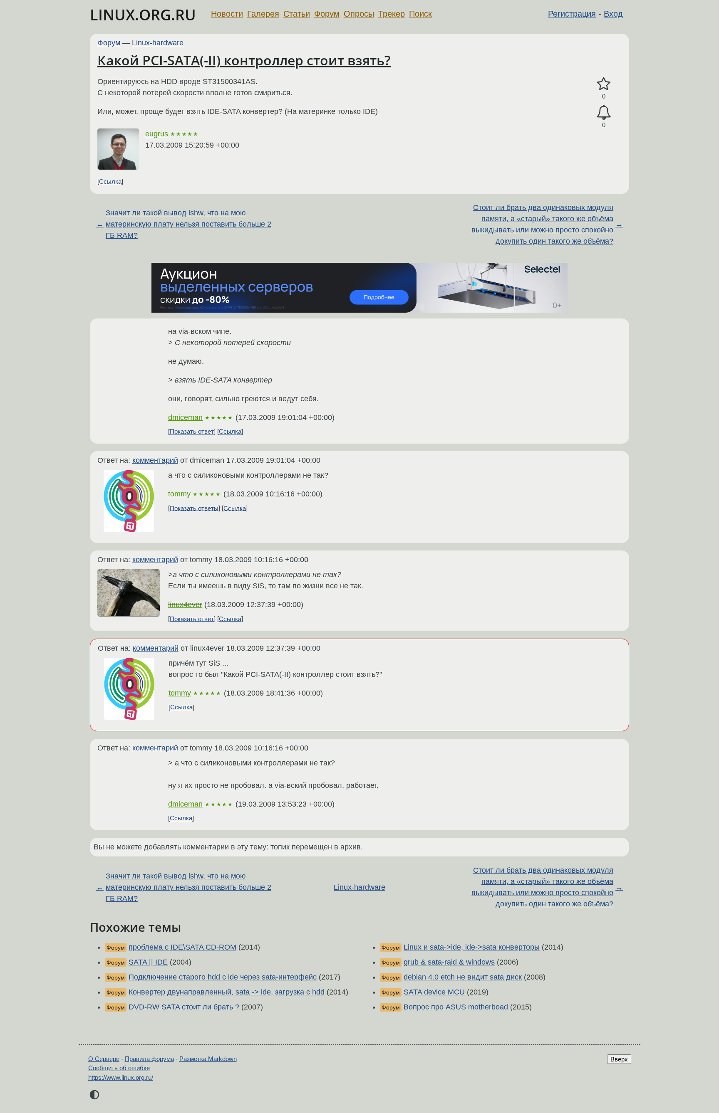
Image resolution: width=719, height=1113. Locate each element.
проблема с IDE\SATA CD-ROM (182, 947)
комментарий (155, 460)
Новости (227, 13)
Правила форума (149, 1058)
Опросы (359, 13)
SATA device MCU (434, 992)
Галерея (263, 13)
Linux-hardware (157, 43)
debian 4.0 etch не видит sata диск (463, 977)
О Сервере (103, 1058)
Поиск (420, 13)
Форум (327, 13)
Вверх (619, 1059)
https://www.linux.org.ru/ (120, 1077)
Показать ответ (192, 431)
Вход (613, 13)
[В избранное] (603, 84)
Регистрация (572, 13)
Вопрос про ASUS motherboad (456, 1007)
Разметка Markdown (208, 1058)
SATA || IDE (148, 962)
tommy (179, 494)
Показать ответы (194, 507)
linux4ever (185, 604)
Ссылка (110, 181)
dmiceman (185, 417)
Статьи (296, 13)
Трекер (391, 13)
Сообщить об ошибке (119, 1067)
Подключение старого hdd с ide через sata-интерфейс (223, 977)
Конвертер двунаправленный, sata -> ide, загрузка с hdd (227, 992)
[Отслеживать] (603, 112)
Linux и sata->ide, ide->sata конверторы (472, 947)
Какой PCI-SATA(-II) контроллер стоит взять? (244, 60)
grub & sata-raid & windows (449, 962)
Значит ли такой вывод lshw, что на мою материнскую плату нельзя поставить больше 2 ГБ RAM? (188, 224)
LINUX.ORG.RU (143, 15)
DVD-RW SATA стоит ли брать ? (184, 1007)
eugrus (156, 134)
